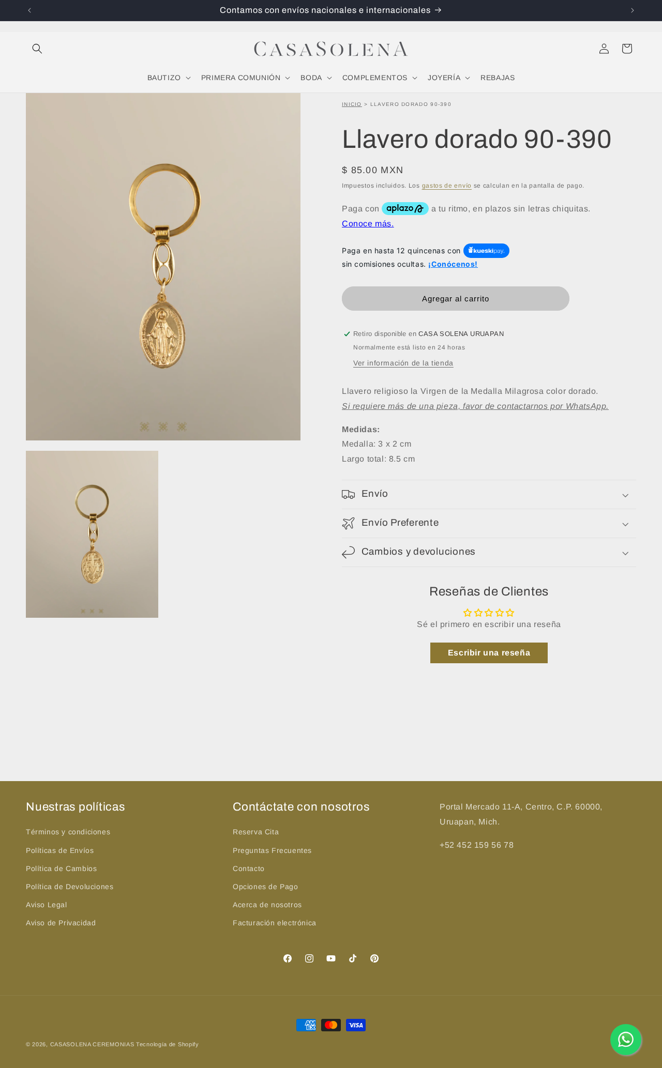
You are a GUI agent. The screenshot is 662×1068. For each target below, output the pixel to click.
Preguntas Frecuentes (272, 850)
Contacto (249, 868)
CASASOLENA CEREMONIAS (92, 1044)
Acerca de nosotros (267, 904)
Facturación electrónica (275, 922)
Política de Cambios (61, 868)
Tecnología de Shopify (167, 1044)
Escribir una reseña (489, 653)
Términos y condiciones (68, 831)
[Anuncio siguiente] (632, 10)
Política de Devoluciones (69, 886)
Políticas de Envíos (60, 850)
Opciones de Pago (265, 886)
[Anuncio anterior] (29, 10)
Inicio (352, 104)
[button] (37, 48)
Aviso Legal (46, 904)
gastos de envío (447, 185)
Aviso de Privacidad (61, 922)
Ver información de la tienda (403, 363)
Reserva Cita (256, 831)
